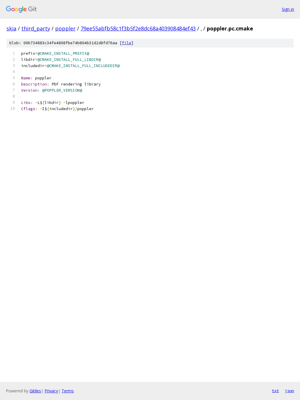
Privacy (51, 391)
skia (11, 28)
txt (275, 390)
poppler (65, 28)
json (289, 390)
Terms (68, 391)
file (126, 42)
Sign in (288, 9)
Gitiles (35, 391)
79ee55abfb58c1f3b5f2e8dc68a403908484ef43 (138, 28)
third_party (35, 28)
